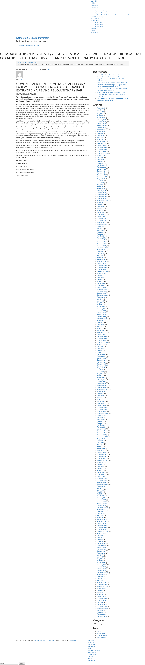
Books (92, 9)
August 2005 (101, 588)
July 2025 (100, 133)
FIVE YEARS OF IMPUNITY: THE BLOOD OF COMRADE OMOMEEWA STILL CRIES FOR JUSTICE (111, 94)
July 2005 (100, 590)
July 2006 (100, 577)
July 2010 (100, 488)
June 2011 (100, 466)
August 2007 (101, 553)
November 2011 (102, 456)
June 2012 (100, 443)
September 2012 (102, 437)
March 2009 (101, 519)
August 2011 (101, 462)
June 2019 (100, 277)
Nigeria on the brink (100, 13)
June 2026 (100, 112)
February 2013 (101, 427)
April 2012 (100, 447)
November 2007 (102, 549)
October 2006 (101, 571)
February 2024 (101, 167)
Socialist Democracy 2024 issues (29, 45)
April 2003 (100, 612)
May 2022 (100, 208)
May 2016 (100, 350)
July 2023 (100, 181)
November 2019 (102, 267)
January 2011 (101, 476)
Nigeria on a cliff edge (101, 11)
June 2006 (100, 579)
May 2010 (100, 492)
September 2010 (102, 484)
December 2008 (102, 525)
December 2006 (102, 569)
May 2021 (100, 232)
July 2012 (100, 441)
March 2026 (101, 118)
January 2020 (101, 263)
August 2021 (101, 226)
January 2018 (101, 311)
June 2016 (100, 348)
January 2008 (101, 547)
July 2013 (100, 417)
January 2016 (101, 358)
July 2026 (100, 110)
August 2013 (101, 415)
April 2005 (100, 594)
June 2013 (100, 419)
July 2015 (100, 370)
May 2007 (100, 559)
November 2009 (102, 504)
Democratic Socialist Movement (32, 37)
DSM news (94, 3)
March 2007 (101, 563)
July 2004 (100, 602)
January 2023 (101, 193)
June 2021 (100, 230)
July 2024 (100, 157)
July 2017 (100, 323)
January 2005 (101, 596)
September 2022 (102, 200)
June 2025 (100, 135)
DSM (20, 79)
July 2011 (100, 464)
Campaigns (94, 7)
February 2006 (101, 582)
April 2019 (100, 281)
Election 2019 (98, 23)
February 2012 (101, 451)
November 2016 (102, 338)
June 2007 (100, 557)
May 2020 (100, 256)
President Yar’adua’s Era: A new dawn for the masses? (111, 15)
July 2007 (100, 555)
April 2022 (100, 210)
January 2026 (101, 122)
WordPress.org (102, 637)
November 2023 (102, 173)
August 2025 (101, 132)
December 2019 (102, 265)
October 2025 (101, 128)
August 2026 (101, 108)
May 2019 (100, 279)
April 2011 (100, 470)
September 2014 (102, 389)
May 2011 (100, 468)
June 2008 (100, 537)
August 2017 (101, 321)
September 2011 (102, 460)
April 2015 (100, 376)
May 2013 (100, 421)
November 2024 (102, 149)
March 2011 (101, 472)
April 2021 (100, 234)
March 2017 (101, 330)
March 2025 (101, 141)
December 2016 (102, 336)
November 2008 (102, 527)
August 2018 (101, 297)
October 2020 (101, 246)
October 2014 (101, 388)
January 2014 (101, 405)
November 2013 (102, 409)
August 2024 (101, 155)
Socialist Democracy (97, 17)
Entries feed (101, 633)
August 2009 (101, 510)
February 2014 (101, 403)
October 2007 (101, 551)
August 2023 (101, 179)
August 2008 (101, 533)
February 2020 (101, 261)
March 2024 (101, 165)
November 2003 (102, 606)
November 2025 (102, 126)
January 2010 (101, 500)
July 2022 (100, 204)
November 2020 (102, 244)
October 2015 (101, 364)
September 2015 (102, 366)
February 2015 (101, 380)
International (94, 32)
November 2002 (102, 616)
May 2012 (100, 445)
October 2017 (101, 317)
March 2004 (101, 604)
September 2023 (102, 177)
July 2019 (100, 275)
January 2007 (101, 567)
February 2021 (101, 238)
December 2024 (102, 147)
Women (93, 31)
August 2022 (101, 202)
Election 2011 (98, 27)
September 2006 (102, 573)
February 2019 (101, 285)
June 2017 (100, 325)
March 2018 (101, 307)
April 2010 (100, 494)
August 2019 (101, 273)
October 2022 (101, 198)
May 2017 (100, 326)
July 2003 (100, 610)
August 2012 (101, 439)
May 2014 (100, 397)
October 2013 (101, 411)
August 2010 (101, 486)
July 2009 (100, 512)
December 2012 (102, 431)
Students (93, 29)
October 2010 (101, 482)
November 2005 (102, 584)
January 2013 (101, 429)
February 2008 (101, 545)
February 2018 (101, 309)
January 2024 (101, 169)
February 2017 (101, 332)
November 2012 (102, 433)
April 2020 (100, 258)
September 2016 (102, 342)
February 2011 (101, 474)
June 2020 (100, 254)
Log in (99, 631)
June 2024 (100, 159)
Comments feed (102, 635)
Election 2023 (95, 21)
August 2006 (101, 575)
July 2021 (100, 228)
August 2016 (101, 344)
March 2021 (101, 236)
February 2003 (101, 614)
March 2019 (101, 283)
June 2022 (100, 206)
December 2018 (102, 289)
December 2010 (102, 478)
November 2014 (102, 386)
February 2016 (101, 356)
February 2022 (101, 214)
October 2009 (101, 506)
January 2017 (101, 334)
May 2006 (100, 581)
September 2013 (102, 413)
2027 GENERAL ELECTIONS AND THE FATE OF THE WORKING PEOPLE (112, 99)
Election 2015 (98, 25)
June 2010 (100, 490)
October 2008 (101, 529)
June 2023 (100, 183)
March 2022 (101, 212)
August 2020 (101, 250)
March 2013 (101, 425)
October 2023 (101, 175)
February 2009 (101, 521)
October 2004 (101, 600)
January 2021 (101, 240)
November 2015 (102, 362)
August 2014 (101, 391)
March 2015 (101, 378)
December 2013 (102, 407)
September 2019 (102, 271)
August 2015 (101, 368)
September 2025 (102, 130)
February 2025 (101, 143)
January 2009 (101, 523)
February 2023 (101, 191)
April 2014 (100, 399)
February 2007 (101, 565)
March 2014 (101, 401)
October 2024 (101, 151)
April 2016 (100, 352)
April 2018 (100, 305)
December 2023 (102, 171)
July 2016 (100, 346)
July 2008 (100, 535)
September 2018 (102, 295)
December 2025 (102, 124)
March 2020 (101, 260)
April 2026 (100, 116)
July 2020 (100, 252)
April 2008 (100, 541)
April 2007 (100, 561)
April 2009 (100, 517)
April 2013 (100, 423)
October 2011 (101, 458)
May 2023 (100, 185)
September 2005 (102, 586)
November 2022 (102, 197)
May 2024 (100, 161)
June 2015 (100, 372)
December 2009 (102, 502)
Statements (94, 5)
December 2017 (102, 313)
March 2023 (101, 189)
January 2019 (101, 287)
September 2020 (102, 248)
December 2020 (102, 242)
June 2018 (100, 301)
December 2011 (102, 454)
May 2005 (100, 592)
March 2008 (101, 543)
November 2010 (102, 480)
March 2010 (101, 496)
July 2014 (100, 393)
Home (48, 69)
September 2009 (102, 508)
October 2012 (101, 435)
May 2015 (100, 374)
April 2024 (100, 163)
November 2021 (102, 220)
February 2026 (101, 120)
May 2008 (100, 539)
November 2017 (102, 315)
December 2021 (102, 218)
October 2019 (101, 269)
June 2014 (100, 395)
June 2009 (100, 514)
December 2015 (102, 360)
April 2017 (100, 328)
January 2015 (101, 382)
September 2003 (102, 608)
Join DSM (94, 1)
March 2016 (101, 354)
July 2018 (100, 299)
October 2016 (101, 340)
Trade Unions (95, 19)
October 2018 (101, 293)
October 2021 (101, 222)
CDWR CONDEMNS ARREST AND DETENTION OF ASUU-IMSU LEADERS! (112, 90)
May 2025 (100, 137)
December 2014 (102, 384)
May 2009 (100, 516)
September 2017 (102, 319)
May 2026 (100, 114)
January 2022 (101, 216)
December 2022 (102, 195)
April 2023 (100, 187)
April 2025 (100, 139)
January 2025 (101, 145)
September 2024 (102, 153)
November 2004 (102, 598)
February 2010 (101, 498)
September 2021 (102, 224)
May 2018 (100, 303)
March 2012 (101, 449)
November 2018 (102, 291)
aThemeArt (72, 640)
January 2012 (101, 453)
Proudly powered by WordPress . (44, 640)
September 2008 (102, 531)
